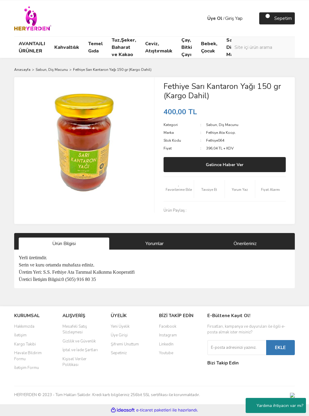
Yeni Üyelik (120, 326)
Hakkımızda (24, 326)
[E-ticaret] (153, 410)
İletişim (20, 335)
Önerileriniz (245, 243)
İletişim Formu (26, 367)
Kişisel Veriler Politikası (74, 362)
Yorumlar (154, 243)
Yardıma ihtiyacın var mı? (279, 405)
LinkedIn (166, 344)
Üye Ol (214, 18)
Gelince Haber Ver (225, 165)
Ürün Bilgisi (64, 243)
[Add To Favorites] (179, 189)
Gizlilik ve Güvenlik (79, 341)
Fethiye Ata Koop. (221, 132)
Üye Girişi (119, 335)
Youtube (166, 353)
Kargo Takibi (25, 344)
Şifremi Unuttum (125, 344)
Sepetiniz (119, 353)
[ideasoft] (123, 410)
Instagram (168, 335)
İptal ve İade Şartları (80, 350)
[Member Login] (201, 18)
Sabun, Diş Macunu (222, 124)
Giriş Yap (234, 18)
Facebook (167, 326)
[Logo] (32, 18)
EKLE (280, 348)
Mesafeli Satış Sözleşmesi (74, 329)
